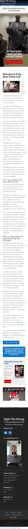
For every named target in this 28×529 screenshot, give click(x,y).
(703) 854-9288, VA (9, 61)
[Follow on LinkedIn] (6, 433)
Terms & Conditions (17, 515)
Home (6, 512)
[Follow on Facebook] (10, 433)
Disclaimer (7, 515)
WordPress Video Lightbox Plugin (10, 528)
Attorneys (12, 512)
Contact (19, 512)
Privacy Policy (13, 517)
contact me (9, 189)
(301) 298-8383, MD (18, 61)
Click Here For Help (11, 343)
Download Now (8, 381)
